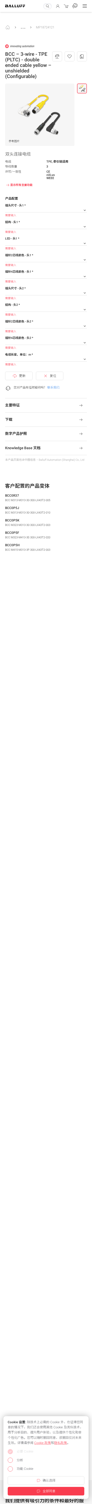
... (23, 26)
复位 (53, 376)
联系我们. (53, 387)
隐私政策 (60, 1443)
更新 (22, 376)
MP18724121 (45, 27)
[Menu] (85, 6)
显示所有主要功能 (21, 185)
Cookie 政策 (42, 1443)
